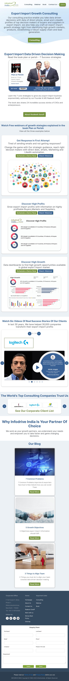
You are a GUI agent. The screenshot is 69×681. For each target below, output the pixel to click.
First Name (7, 631)
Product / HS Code (40, 646)
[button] (39, 333)
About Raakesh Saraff (34, 114)
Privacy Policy (40, 675)
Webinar (37, 4)
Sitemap (27, 621)
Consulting (28, 4)
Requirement (6, 654)
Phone (38, 639)
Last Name (39, 631)
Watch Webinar (45, 156)
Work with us (29, 613)
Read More (34, 492)
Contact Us (53, 4)
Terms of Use (28, 675)
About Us (28, 603)
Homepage (28, 600)
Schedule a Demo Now (26, 156)
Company (6, 646)
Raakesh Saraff (30, 609)
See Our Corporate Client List (34, 410)
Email (5, 639)
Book (44, 4)
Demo (63, 5)
